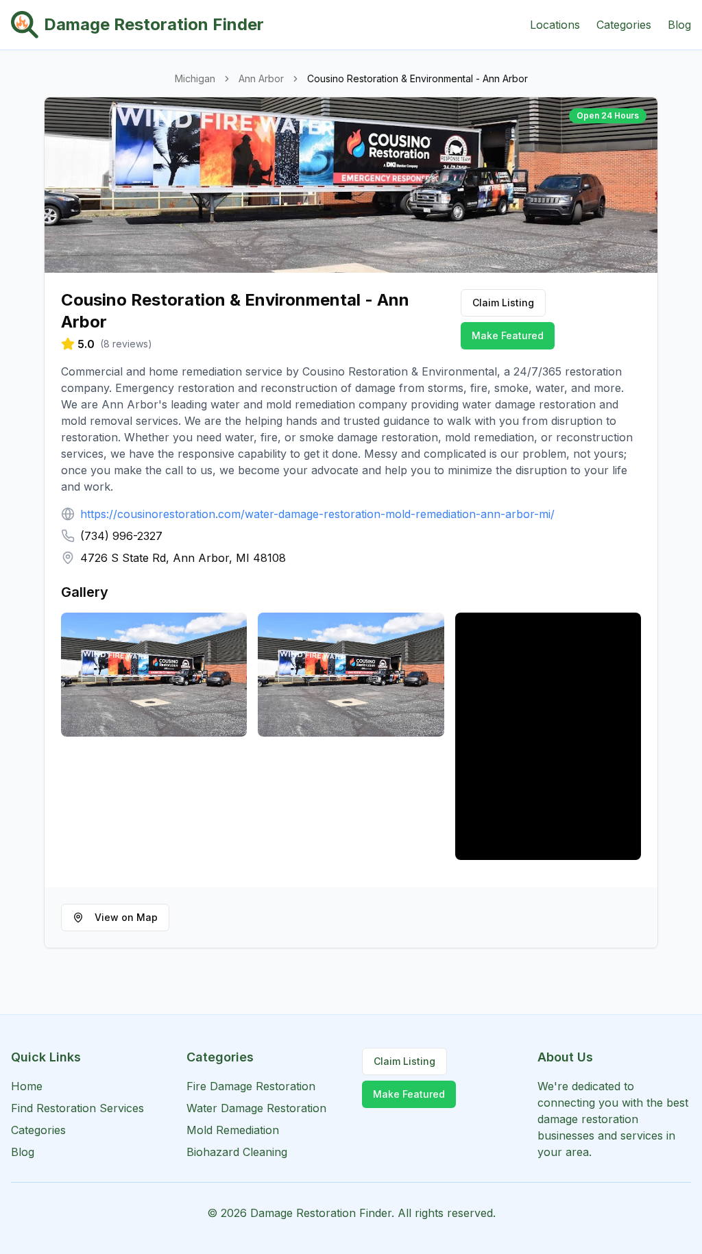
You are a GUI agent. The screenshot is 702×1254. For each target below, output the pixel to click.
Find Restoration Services (77, 1108)
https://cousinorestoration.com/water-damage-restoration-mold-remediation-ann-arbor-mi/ (317, 514)
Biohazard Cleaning (236, 1152)
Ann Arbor (261, 78)
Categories (623, 25)
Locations (555, 25)
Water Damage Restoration (256, 1108)
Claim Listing (503, 302)
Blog (679, 25)
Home (27, 1086)
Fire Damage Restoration (250, 1086)
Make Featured (508, 335)
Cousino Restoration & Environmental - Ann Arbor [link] (417, 78)
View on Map (126, 917)
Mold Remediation (232, 1130)
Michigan (195, 78)
